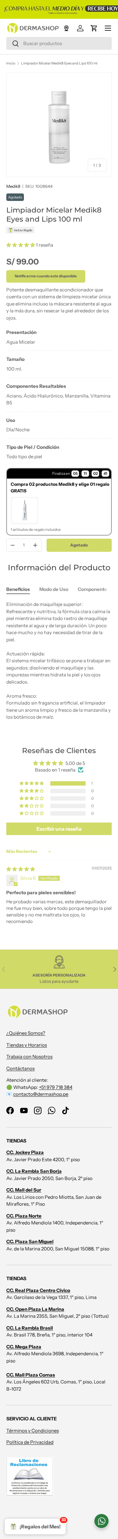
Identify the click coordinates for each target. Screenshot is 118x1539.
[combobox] (59, 43)
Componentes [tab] (94, 589)
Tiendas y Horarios (26, 1045)
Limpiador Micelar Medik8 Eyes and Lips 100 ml (59, 63)
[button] (94, 28)
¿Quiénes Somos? (25, 1033)
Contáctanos (20, 1068)
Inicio (10, 63)
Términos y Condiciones (32, 1431)
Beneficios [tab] (18, 589)
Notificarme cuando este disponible (46, 276)
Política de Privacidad (29, 1442)
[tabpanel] (59, 394)
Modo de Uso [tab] (53, 589)
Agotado (79, 544)
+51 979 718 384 (55, 1087)
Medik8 (13, 186)
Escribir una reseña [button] (59, 829)
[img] (20, 869)
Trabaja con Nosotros (29, 1056)
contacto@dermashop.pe (40, 1094)
